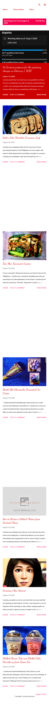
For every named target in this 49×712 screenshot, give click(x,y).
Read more (41, 95)
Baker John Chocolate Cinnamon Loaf (21, 137)
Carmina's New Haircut (14, 590)
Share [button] (5, 95)
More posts (41, 694)
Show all (40, 21)
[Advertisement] (24, 197)
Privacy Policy (18, 9)
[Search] (39, 4)
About (5, 9)
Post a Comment (17, 95)
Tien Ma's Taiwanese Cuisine (17, 263)
